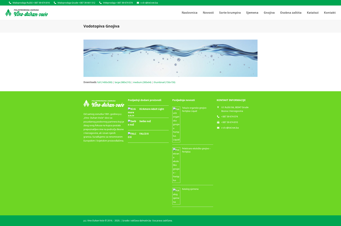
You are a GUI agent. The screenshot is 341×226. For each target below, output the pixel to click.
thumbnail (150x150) (164, 82)
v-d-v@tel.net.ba (230, 127)
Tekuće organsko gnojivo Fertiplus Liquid (194, 109)
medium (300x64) (142, 82)
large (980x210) (123, 82)
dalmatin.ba (145, 220)
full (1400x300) (104, 82)
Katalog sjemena (190, 188)
